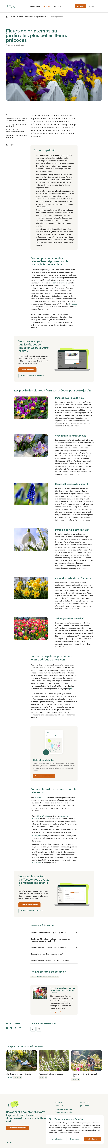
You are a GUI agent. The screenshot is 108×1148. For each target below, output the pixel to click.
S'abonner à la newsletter (17, 1128)
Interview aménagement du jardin (18, 1074)
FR (11, 1142)
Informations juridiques (63, 1109)
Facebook (86, 1106)
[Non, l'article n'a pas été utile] (38, 1029)
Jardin (21, 16)
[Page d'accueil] (7, 17)
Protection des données (63, 1112)
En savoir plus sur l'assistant (32, 910)
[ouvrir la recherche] (101, 6)
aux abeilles (36, 863)
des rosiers (63, 816)
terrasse (63, 283)
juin (70, 689)
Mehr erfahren (73, 1133)
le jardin (38, 798)
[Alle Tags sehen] (20, 1077)
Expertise (46, 6)
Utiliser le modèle (27, 370)
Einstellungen (75, 1139)
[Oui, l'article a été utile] (33, 1029)
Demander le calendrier (44, 776)
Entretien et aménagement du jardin (36, 16)
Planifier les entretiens (29, 905)
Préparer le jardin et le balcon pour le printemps (17, 136)
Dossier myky (35, 6)
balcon (53, 283)
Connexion (93, 6)
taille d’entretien (42, 816)
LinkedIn (86, 1102)
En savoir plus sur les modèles (32, 375)
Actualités (58, 1102)
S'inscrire (80, 6)
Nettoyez (36, 836)
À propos (57, 6)
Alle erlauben (92, 1139)
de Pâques (73, 304)
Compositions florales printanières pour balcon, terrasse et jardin (17, 119)
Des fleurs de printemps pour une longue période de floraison (16, 130)
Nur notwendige (57, 1139)
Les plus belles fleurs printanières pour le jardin (16, 125)
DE (7, 1142)
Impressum (59, 1106)
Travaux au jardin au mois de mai (51, 1074)
